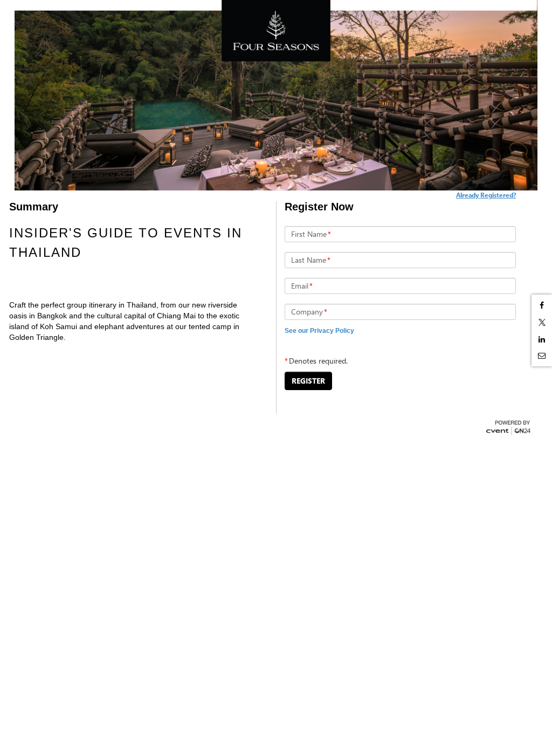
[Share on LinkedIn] (541, 339)
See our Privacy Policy (319, 331)
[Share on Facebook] (541, 305)
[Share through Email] (541, 355)
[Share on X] (541, 322)
